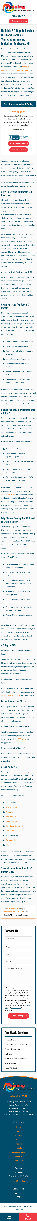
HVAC (18, 1139)
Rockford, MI (11, 816)
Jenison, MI (10, 831)
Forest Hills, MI (11, 821)
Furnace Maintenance (13, 1049)
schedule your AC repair (13, 912)
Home (18, 1127)
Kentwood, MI (11, 807)
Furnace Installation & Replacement (18, 1044)
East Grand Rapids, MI (14, 826)
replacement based (8, 494)
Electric (18, 1148)
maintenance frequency (10, 695)
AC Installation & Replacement (16, 1058)
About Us (18, 1135)
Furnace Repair (10, 1040)
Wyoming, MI (11, 812)
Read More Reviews (18, 143)
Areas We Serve (18, 1152)
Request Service (18, 21)
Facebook (18, 1193)
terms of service (16, 1008)
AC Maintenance (11, 1063)
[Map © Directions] (18, 1181)
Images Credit (18, 1209)
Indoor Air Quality (11, 1068)
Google (18, 1197)
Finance (18, 1156)
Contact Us (18, 1160)
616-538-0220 (18, 16)
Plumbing (18, 1144)
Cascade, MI (10, 840)
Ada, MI (9, 845)
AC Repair (8, 1054)
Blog (18, 1131)
